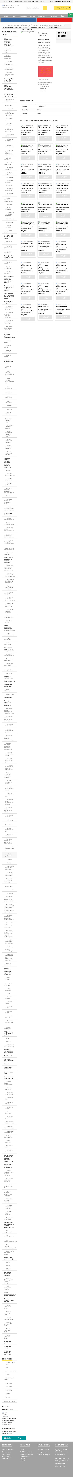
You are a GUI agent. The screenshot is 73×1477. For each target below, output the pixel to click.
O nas (6, 16)
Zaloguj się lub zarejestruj (62, 1)
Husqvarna (42, 16)
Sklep (13, 16)
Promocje (23, 16)
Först (62, 16)
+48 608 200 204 (40, 1)
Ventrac (53, 16)
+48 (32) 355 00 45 (25, 1)
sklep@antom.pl (60, 1463)
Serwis (32, 16)
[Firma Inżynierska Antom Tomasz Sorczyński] (12, 9)
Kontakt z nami (7, 1)
